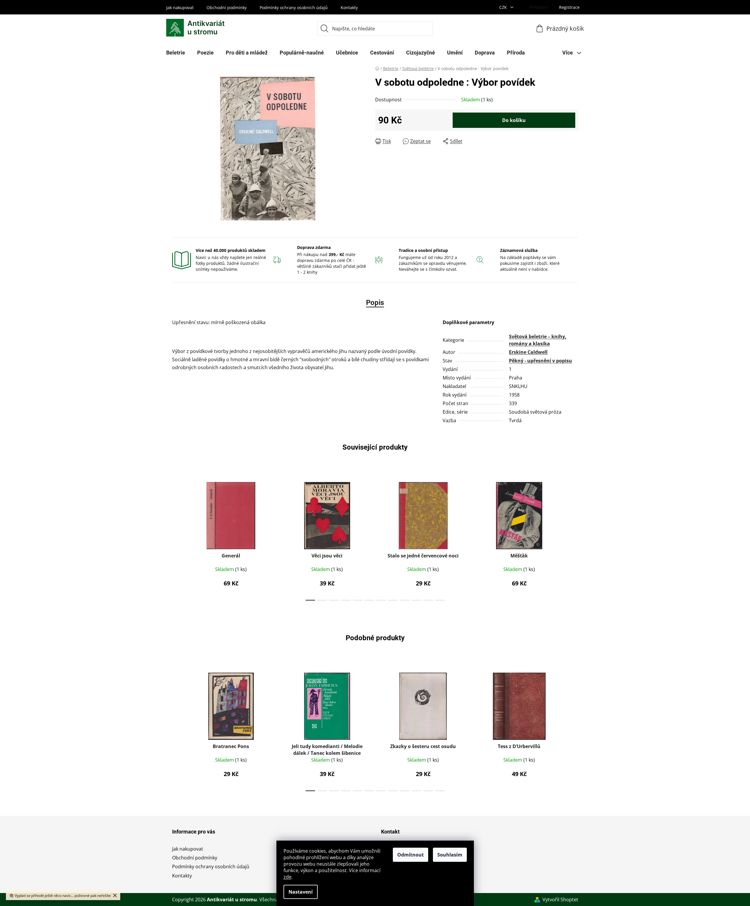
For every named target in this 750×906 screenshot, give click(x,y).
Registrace (569, 7)
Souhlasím (449, 854)
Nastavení (301, 892)
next (573, 539)
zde (287, 877)
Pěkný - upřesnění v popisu (540, 360)
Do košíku (514, 120)
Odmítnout (410, 854)
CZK (503, 7)
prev (177, 539)
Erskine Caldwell (528, 352)
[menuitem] (175, 53)
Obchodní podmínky (227, 7)
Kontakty (349, 7)
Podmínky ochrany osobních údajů (294, 7)
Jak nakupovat (180, 7)
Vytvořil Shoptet (560, 899)
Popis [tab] (375, 302)
